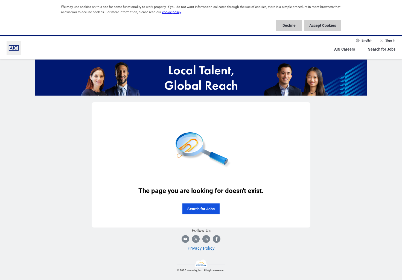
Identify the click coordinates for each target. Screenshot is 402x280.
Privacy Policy (201, 248)
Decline (289, 25)
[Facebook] (216, 239)
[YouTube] (185, 239)
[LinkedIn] (206, 239)
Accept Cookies (322, 25)
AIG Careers (344, 49)
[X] (196, 239)
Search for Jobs (381, 49)
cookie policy (171, 12)
